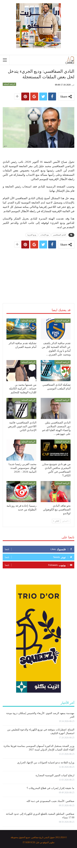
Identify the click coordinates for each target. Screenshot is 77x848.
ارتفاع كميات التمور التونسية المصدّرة (55, 775)
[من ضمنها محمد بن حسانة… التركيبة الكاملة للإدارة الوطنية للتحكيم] (21, 370)
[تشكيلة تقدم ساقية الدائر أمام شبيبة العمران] (21, 329)
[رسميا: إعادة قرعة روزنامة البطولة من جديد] (21, 491)
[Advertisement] (38, 272)
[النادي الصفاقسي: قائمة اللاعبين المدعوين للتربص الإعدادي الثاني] (21, 408)
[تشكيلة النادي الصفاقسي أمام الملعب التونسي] (56, 370)
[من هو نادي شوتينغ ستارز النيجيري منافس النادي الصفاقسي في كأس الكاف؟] (56, 450)
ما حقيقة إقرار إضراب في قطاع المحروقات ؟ (50, 788)
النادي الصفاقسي (59, 235)
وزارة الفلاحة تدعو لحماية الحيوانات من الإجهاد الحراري (45, 762)
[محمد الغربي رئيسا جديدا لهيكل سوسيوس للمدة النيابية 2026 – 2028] (21, 450)
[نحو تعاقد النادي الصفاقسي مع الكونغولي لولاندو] (56, 491)
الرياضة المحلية (9, 84)
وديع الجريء (31, 235)
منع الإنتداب (44, 235)
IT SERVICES (29, 842)
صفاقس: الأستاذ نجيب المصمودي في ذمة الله (50, 801)
